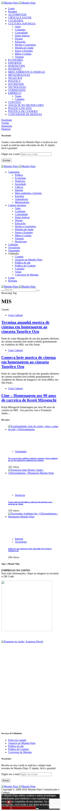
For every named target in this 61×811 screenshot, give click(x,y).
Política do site (22, 262)
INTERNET (15, 68)
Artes (18, 26)
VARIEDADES (17, 90)
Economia (20, 178)
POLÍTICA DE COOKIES (23, 111)
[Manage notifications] (9, 802)
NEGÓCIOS (15, 78)
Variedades (21, 451)
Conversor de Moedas (26, 274)
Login (11, 8)
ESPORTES (15, 62)
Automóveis (21, 199)
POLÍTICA (14, 81)
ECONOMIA (15, 59)
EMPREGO (14, 93)
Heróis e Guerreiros (25, 44)
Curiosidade (21, 32)
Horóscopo (21, 241)
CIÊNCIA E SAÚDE (20, 17)
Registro (12, 11)
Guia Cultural (15, 315)
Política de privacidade (23, 808)
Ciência (19, 187)
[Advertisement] (30, 698)
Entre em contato (17, 740)
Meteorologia (22, 202)
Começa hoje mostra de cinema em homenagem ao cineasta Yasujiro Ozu (28, 362)
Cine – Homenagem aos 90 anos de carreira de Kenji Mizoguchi (28, 397)
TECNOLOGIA (17, 87)
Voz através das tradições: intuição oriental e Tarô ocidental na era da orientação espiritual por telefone (32, 459)
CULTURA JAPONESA (22, 23)
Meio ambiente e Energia (28, 193)
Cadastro (19, 99)
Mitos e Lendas (23, 53)
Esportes (19, 196)
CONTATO (14, 102)
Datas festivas (22, 35)
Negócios (20, 181)
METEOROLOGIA (19, 75)
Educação (20, 41)
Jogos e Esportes (24, 50)
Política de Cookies (25, 265)
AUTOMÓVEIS (17, 14)
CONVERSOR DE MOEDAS (25, 114)
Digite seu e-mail (10, 154)
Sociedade (20, 184)
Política (19, 175)
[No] (37, 808)
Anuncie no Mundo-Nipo (28, 259)
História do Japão (24, 47)
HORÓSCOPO (16, 65)
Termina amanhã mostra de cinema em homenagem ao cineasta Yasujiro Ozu (25, 327)
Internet (19, 190)
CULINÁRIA (15, 20)
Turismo (19, 56)
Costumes (20, 29)
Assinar (6, 160)
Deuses (19, 38)
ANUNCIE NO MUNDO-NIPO (26, 105)
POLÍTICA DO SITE (20, 108)
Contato (19, 256)
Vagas (18, 96)
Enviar (6, 780)
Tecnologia (21, 541)
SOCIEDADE (16, 84)
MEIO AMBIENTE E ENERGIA (26, 72)
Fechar (6, 808)
